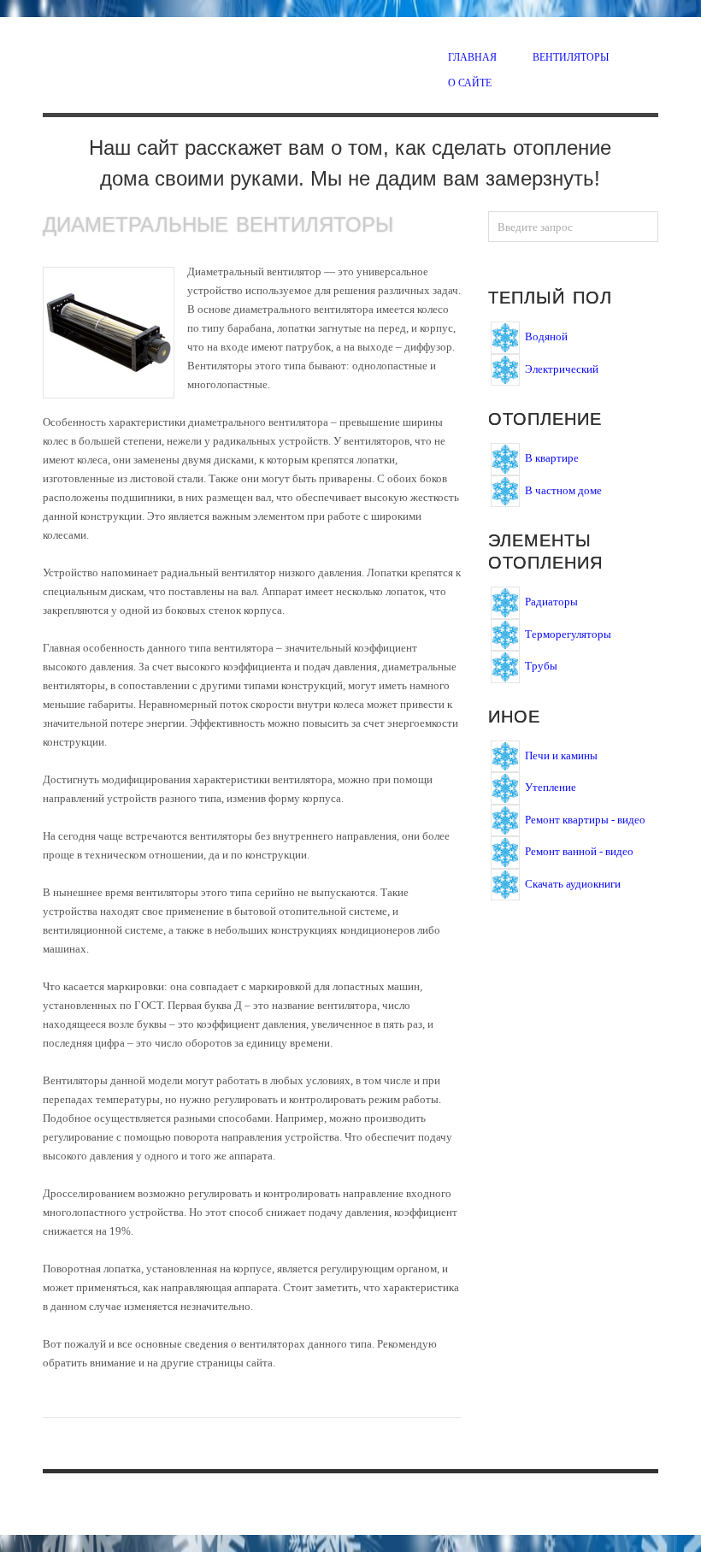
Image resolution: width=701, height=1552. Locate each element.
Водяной (546, 336)
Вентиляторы (571, 56)
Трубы (541, 665)
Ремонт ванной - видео (579, 851)
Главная (472, 56)
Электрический (561, 368)
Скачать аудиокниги (573, 882)
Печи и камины (561, 754)
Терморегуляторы (568, 633)
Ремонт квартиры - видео (585, 818)
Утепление (550, 787)
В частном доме (563, 489)
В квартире (552, 457)
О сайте (470, 82)
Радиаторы (551, 601)
